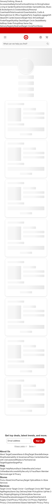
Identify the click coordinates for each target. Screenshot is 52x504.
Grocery (3, 1)
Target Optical (30, 480)
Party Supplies (34, 15)
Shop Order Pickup (10, 23)
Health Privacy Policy (39, 502)
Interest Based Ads (22, 502)
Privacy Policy (18, 500)
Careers (14, 454)
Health (7, 12)
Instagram (20, 497)
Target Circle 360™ (37, 489)
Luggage (44, 15)
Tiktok (35, 497)
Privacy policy (20, 446)
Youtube (29, 497)
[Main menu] (5, 37)
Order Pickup (32, 491)
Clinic (12, 480)
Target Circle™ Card (20, 489)
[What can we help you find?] (26, 43)
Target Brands (35, 454)
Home (17, 4)
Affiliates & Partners (22, 460)
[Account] (40, 37)
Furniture (24, 4)
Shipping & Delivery (19, 494)
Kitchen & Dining (35, 4)
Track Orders (21, 468)
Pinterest (4, 497)
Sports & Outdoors (15, 9)
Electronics (22, 7)
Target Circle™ (6, 489)
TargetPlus (17, 462)
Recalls (30, 468)
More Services (34, 494)
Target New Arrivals (30, 18)
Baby (13, 4)
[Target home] (26, 37)
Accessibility (16, 471)
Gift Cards (9, 18)
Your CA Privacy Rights (33, 500)
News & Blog (23, 454)
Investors (10, 460)
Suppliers (9, 462)
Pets (12, 12)
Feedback (6, 471)
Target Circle (27, 26)
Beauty (26, 9)
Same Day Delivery (19, 491)
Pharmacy (19, 480)
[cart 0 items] (47, 37)
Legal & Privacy (14, 474)
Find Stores (38, 26)
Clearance (18, 18)
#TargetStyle (10, 20)
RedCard (18, 26)
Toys (16, 7)
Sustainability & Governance (16, 457)
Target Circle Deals (32, 20)
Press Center (34, 457)
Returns (13, 468)
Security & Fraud (29, 471)
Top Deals (19, 20)
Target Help (5, 468)
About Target (5, 454)
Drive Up (42, 491)
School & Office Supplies (17, 15)
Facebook (12, 497)
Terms (31, 446)
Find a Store (5, 480)
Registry (10, 26)
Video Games (33, 7)
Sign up (39, 441)
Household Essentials (23, 12)
